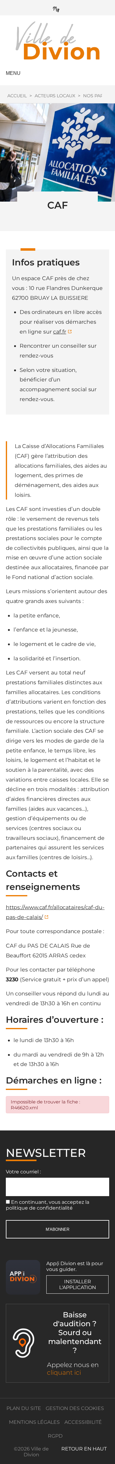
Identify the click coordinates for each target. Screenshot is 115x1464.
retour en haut (84, 1449)
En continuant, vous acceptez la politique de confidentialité (47, 1205)
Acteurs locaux (55, 96)
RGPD (55, 1436)
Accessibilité (83, 1422)
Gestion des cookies (75, 1408)
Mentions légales (34, 1422)
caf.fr (59, 331)
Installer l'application (77, 1284)
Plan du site (23, 1408)
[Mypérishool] (58, 7)
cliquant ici (64, 1372)
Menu (13, 73)
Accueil (17, 96)
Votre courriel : (23, 1172)
